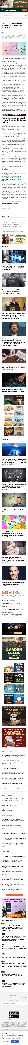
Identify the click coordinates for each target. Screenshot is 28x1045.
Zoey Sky (9, 264)
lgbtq (15, 37)
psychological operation (9, 231)
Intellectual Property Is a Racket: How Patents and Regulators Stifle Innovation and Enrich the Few (13, 833)
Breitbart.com (5, 206)
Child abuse (18, 35)
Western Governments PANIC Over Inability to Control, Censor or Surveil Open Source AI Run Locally (14, 948)
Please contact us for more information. (10, 617)
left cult (9, 37)
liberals (18, 37)
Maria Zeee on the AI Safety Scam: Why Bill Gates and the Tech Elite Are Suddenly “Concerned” (12, 861)
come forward (9, 60)
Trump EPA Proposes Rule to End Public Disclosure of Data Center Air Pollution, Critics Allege (13, 827)
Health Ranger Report (7, 920)
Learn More (6, 1041)
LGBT (12, 37)
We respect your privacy (14, 1007)
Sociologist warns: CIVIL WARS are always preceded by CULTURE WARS (13, 390)
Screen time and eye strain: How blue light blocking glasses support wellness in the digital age (13, 879)
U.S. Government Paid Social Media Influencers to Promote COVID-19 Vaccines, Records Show (14, 839)
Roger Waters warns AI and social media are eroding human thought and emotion (12, 767)
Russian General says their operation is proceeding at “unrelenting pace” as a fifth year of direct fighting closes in (14, 762)
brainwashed (6, 35)
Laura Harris (10, 337)
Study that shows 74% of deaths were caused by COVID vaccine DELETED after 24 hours (13, 267)
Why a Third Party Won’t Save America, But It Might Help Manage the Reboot (13, 890)
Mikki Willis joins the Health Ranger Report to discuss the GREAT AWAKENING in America (13, 584)
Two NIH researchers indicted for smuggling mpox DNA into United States (12, 794)
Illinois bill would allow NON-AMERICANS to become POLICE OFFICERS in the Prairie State (12, 291)
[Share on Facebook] (5, 33)
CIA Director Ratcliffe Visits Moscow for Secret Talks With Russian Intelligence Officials (13, 756)
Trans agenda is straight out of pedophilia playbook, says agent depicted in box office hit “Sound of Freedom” (13, 559)
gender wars (17, 36)
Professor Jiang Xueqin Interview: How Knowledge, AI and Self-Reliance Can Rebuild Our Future (12, 976)
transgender (8, 38)
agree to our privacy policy (14, 1038)
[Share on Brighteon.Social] (3, 33)
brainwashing (12, 35)
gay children (4, 36)
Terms (11, 1023)
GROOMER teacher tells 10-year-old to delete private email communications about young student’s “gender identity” (14, 487)
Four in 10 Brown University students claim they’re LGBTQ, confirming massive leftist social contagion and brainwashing (13, 534)
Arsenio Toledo (10, 387)
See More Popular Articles (14, 894)
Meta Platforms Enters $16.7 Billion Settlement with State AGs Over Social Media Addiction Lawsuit (13, 773)
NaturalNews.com (6, 208)
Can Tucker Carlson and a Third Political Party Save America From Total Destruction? (14, 956)
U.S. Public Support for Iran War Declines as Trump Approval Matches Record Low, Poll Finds (13, 855)
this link (21, 201)
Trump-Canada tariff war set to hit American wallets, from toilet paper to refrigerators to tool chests (13, 845)
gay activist (23, 35)
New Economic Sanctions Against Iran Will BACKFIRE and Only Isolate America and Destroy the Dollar (13, 985)
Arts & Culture (8, 20)
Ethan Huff (9, 30)
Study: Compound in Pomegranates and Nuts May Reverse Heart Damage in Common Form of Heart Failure (13, 873)
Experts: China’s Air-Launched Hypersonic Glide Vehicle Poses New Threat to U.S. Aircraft (13, 799)
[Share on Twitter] (7, 33)
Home (3, 20)
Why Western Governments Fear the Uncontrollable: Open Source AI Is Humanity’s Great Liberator (13, 820)
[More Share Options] (10, 33)
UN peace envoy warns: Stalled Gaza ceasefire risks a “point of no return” (13, 809)
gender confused (10, 36)
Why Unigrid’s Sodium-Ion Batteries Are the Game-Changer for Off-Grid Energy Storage (12, 779)
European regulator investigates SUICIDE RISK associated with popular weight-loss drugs (14, 367)
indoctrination (4, 37)
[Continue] (25, 1003)
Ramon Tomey (10, 288)
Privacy (7, 1023)
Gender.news (17, 112)
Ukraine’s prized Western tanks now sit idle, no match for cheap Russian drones (13, 804)
